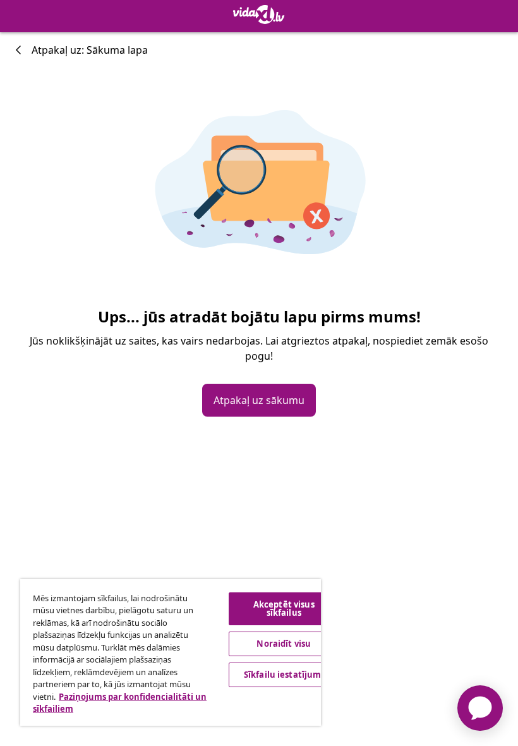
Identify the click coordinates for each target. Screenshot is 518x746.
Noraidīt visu (283, 643)
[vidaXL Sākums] (258, 14)
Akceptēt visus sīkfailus (284, 608)
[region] (170, 652)
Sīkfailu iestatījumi (284, 674)
